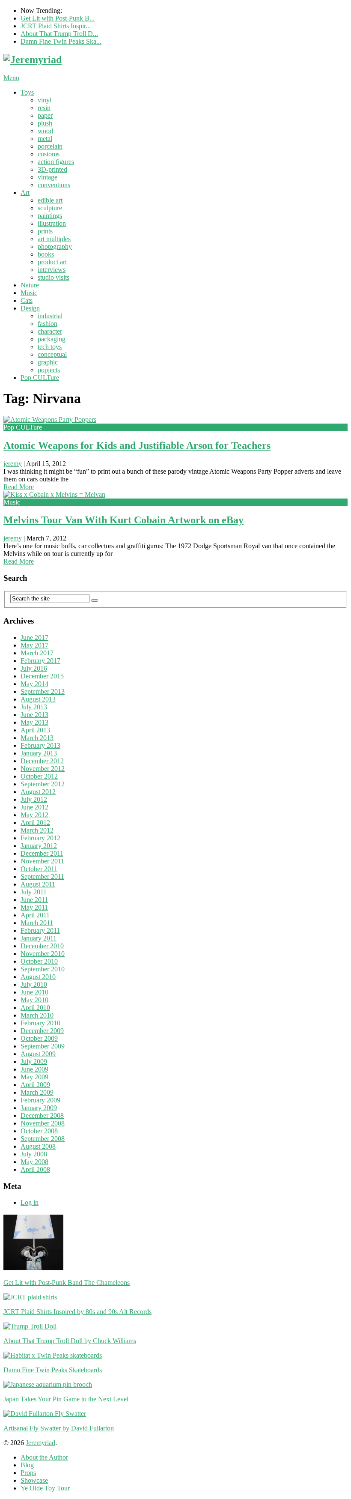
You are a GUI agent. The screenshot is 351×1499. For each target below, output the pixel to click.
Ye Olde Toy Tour (45, 1488)
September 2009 (43, 1046)
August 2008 (38, 1146)
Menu (11, 77)
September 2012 (43, 784)
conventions (54, 184)
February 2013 (40, 745)
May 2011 (34, 907)
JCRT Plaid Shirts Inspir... (56, 26)
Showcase (34, 1480)
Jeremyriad (40, 1442)
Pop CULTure (40, 377)
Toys (27, 92)
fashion (47, 323)
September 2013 (43, 691)
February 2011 (40, 930)
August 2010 (38, 976)
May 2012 (34, 814)
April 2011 (35, 915)
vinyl (44, 100)
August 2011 (38, 884)
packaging (51, 339)
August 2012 (38, 791)
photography (55, 246)
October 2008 (39, 1131)
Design (30, 308)
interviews (51, 269)
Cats (27, 300)
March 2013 (37, 737)
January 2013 (39, 753)
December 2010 (42, 946)
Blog (27, 1465)
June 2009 (34, 1069)
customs (48, 154)
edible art (50, 200)
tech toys (50, 346)
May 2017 (34, 645)
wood (45, 130)
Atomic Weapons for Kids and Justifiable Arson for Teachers (137, 445)
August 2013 (38, 699)
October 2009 (39, 1038)
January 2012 (39, 845)
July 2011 (34, 892)
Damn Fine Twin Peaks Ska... (61, 41)
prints (45, 231)
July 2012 (34, 799)
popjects (49, 369)
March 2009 (37, 1092)
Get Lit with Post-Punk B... (58, 18)
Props (28, 1472)
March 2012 (37, 830)
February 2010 (40, 1023)
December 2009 (42, 1030)
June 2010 (34, 992)
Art (25, 192)
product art (52, 262)
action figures (56, 161)
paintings (50, 215)
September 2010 (43, 969)
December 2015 (42, 676)
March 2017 (37, 653)
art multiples (54, 238)
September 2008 (43, 1138)
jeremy (12, 463)
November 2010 (43, 953)
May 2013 (34, 722)
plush (45, 123)
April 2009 (35, 1084)
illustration (52, 223)
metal (45, 138)
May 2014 (34, 683)
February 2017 (40, 660)
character (50, 331)
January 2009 (39, 1107)
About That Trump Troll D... (59, 33)
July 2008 (34, 1154)
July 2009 (34, 1061)
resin (44, 107)
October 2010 (39, 961)
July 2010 (34, 984)
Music (29, 292)
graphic (48, 362)
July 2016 (34, 668)
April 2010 (35, 1007)
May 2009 (34, 1077)
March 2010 (37, 1015)
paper (45, 115)
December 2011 (42, 853)
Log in (30, 1202)
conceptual (52, 354)
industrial (50, 316)
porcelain (50, 146)
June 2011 (34, 899)
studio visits (53, 277)
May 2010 (34, 999)
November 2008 (43, 1123)
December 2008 (42, 1115)
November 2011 (42, 861)
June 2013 (34, 714)
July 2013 (34, 707)
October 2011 (39, 868)
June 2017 (34, 637)
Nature (30, 285)
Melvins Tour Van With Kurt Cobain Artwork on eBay (123, 520)
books (46, 254)
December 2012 (42, 760)
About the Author (44, 1457)
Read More (18, 486)
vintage (47, 177)
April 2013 (35, 730)
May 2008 (34, 1161)
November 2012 (43, 768)
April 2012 (35, 822)
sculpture (50, 208)
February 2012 (40, 838)
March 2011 (37, 922)
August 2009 (38, 1053)
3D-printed (52, 169)
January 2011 (39, 938)
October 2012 (39, 776)
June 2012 (34, 807)
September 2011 (42, 876)
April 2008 (35, 1169)
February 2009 (40, 1100)
